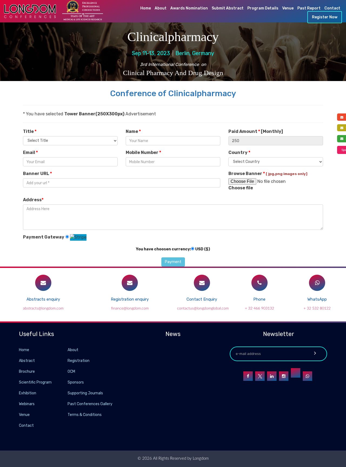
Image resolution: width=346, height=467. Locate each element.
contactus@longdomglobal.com (203, 308)
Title (29, 131)
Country (239, 152)
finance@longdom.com (130, 308)
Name (133, 131)
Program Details (262, 8)
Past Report (309, 8)
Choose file (240, 187)
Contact (332, 8)
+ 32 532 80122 (317, 308)
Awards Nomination (189, 8)
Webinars (27, 404)
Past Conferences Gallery (90, 404)
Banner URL (37, 173)
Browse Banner (267, 173)
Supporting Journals (85, 393)
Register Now (324, 17)
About (161, 8)
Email (30, 152)
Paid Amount (255, 131)
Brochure (27, 371)
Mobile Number (143, 152)
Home (145, 8)
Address (33, 199)
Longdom (200, 458)
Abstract (27, 360)
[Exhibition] (67, 392)
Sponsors (76, 382)
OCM (71, 371)
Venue (288, 8)
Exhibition (27, 393)
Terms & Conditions (85, 414)
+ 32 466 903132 (259, 308)
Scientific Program (35, 382)
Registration (78, 360)
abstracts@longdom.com (43, 308)
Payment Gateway (43, 237)
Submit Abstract (228, 8)
